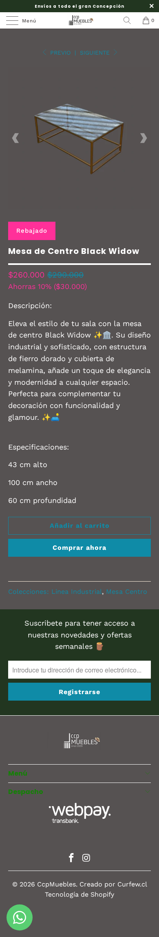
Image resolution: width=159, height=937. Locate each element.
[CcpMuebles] (79, 20)
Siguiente (96, 52)
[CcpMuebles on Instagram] (87, 858)
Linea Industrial (76, 591)
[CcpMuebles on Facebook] (72, 858)
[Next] (143, 138)
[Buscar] (130, 20)
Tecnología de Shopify (79, 894)
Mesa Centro (126, 591)
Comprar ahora (79, 547)
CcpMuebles (56, 884)
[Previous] (16, 138)
